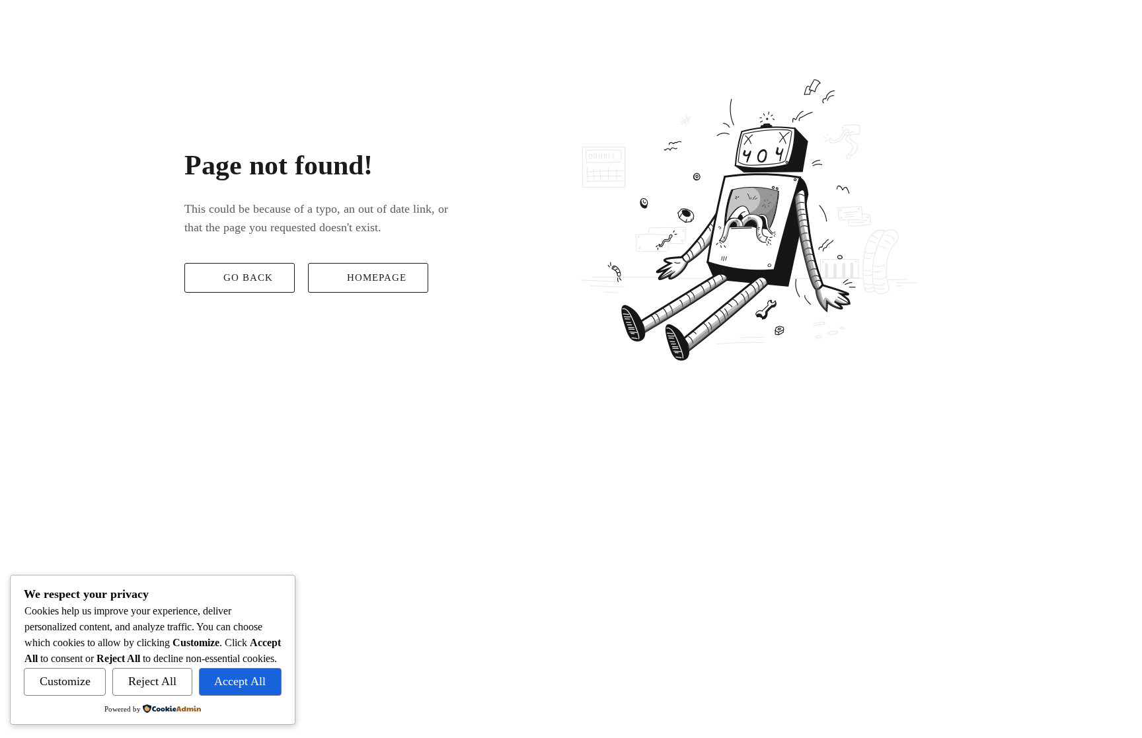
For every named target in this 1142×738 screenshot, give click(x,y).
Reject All (152, 681)
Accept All (240, 681)
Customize (65, 681)
